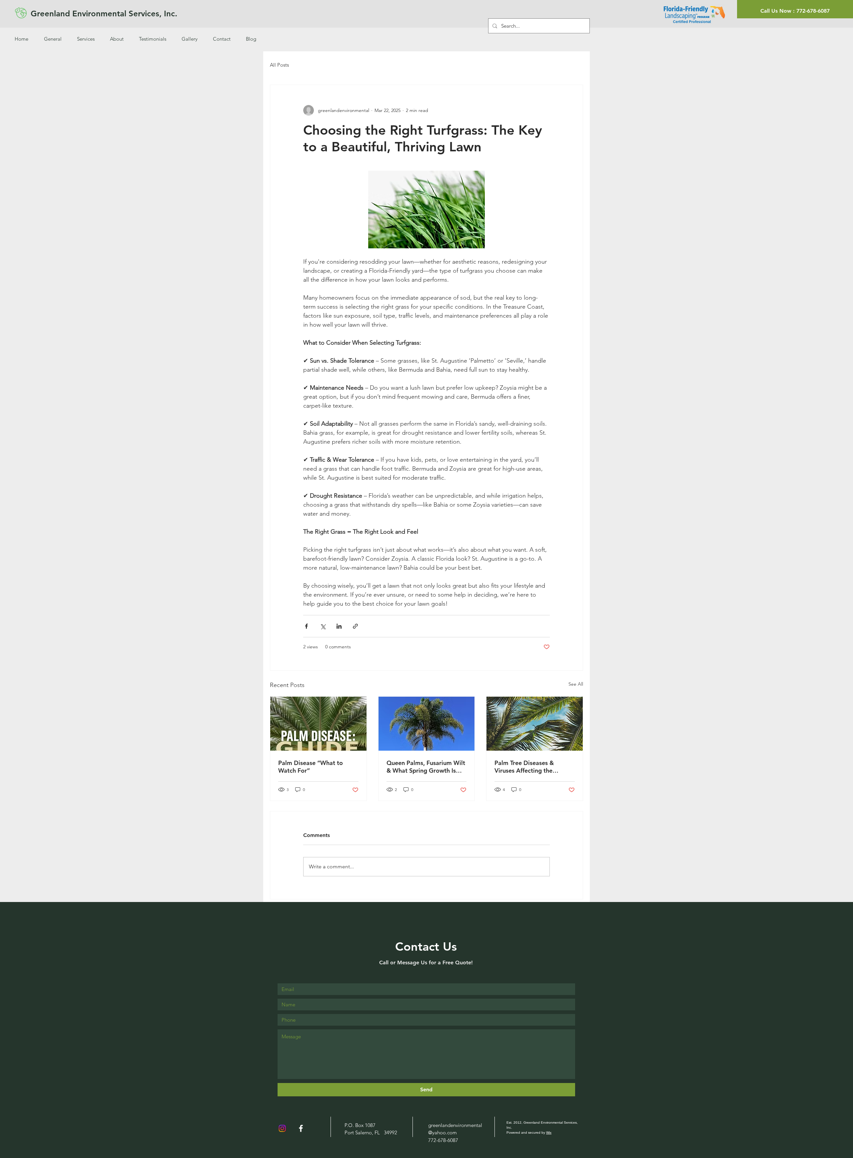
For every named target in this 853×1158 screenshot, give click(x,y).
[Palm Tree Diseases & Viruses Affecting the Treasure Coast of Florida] (534, 724)
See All (575, 684)
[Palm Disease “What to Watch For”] (318, 724)
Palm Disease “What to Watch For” (310, 766)
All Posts (279, 65)
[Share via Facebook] (306, 626)
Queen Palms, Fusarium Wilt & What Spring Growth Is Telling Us (426, 766)
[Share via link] (355, 626)
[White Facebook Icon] (301, 1128)
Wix (548, 1132)
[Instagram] (282, 1128)
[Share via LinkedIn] (339, 626)
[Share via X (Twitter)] (323, 626)
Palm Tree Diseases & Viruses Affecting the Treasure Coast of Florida (529, 766)
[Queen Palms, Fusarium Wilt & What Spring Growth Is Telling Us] (427, 724)
